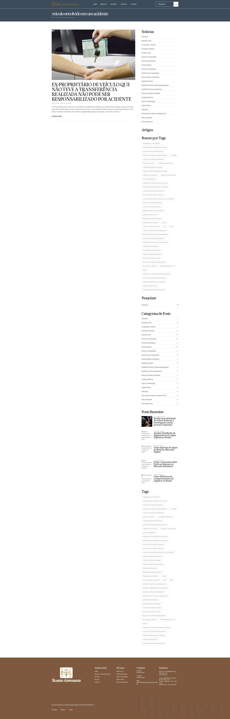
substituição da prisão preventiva (154, 278)
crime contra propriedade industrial (155, 171)
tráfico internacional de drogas (154, 282)
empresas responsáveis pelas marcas (155, 187)
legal (171, 226)
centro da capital (149, 163)
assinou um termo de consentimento (155, 155)
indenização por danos (150, 223)
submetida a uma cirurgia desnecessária (156, 274)
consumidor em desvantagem (152, 167)
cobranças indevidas (166, 163)
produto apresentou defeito (152, 254)
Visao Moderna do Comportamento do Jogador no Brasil (164, 478)
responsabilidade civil (167, 266)
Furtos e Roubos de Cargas (152, 207)
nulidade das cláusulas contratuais (155, 242)
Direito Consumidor (149, 57)
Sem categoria (147, 117)
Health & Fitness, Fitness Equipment (155, 85)
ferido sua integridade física (152, 203)
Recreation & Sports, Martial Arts (154, 113)
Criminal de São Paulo (150, 175)
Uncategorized (147, 121)
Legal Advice (146, 105)
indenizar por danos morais (152, 219)
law (164, 226)
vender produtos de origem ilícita (154, 290)
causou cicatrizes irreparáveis (153, 159)
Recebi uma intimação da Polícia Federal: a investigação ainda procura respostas (165, 421)
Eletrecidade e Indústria (150, 77)
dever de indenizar (149, 179)
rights (145, 270)
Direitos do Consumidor (150, 73)
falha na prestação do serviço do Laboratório (158, 199)
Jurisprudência (147, 97)
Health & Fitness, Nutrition (152, 89)
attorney (174, 155)
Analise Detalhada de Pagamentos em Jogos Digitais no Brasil (165, 435)
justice (164, 223)
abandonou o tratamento (151, 143)
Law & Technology (148, 101)
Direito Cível (55, 103)
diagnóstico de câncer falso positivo (155, 183)
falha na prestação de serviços (153, 191)
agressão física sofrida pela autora (155, 147)
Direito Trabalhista (149, 69)
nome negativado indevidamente (153, 238)
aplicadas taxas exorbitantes (153, 151)
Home (53, 18)
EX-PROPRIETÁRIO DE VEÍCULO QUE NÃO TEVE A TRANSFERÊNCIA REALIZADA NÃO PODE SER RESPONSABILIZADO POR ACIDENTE (91, 91)
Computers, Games (149, 44)
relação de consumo (150, 266)
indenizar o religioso (150, 215)
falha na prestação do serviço (153, 195)
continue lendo (57, 116)
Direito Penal (146, 65)
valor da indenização (150, 286)
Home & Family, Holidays (151, 93)
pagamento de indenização (152, 250)
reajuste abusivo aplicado (152, 258)
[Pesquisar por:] (167, 4)
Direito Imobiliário (149, 61)
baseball (145, 36)
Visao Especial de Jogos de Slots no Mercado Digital (165, 449)
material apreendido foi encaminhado (155, 234)
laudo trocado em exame (151, 226)
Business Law (146, 40)
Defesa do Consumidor (168, 175)
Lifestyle (145, 109)
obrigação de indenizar (150, 246)
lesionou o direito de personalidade (155, 230)
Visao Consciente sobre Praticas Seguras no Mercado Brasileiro (165, 464)
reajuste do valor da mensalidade (154, 262)
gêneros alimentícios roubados (153, 211)
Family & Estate (147, 81)
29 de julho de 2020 (66, 103)
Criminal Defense (148, 49)
